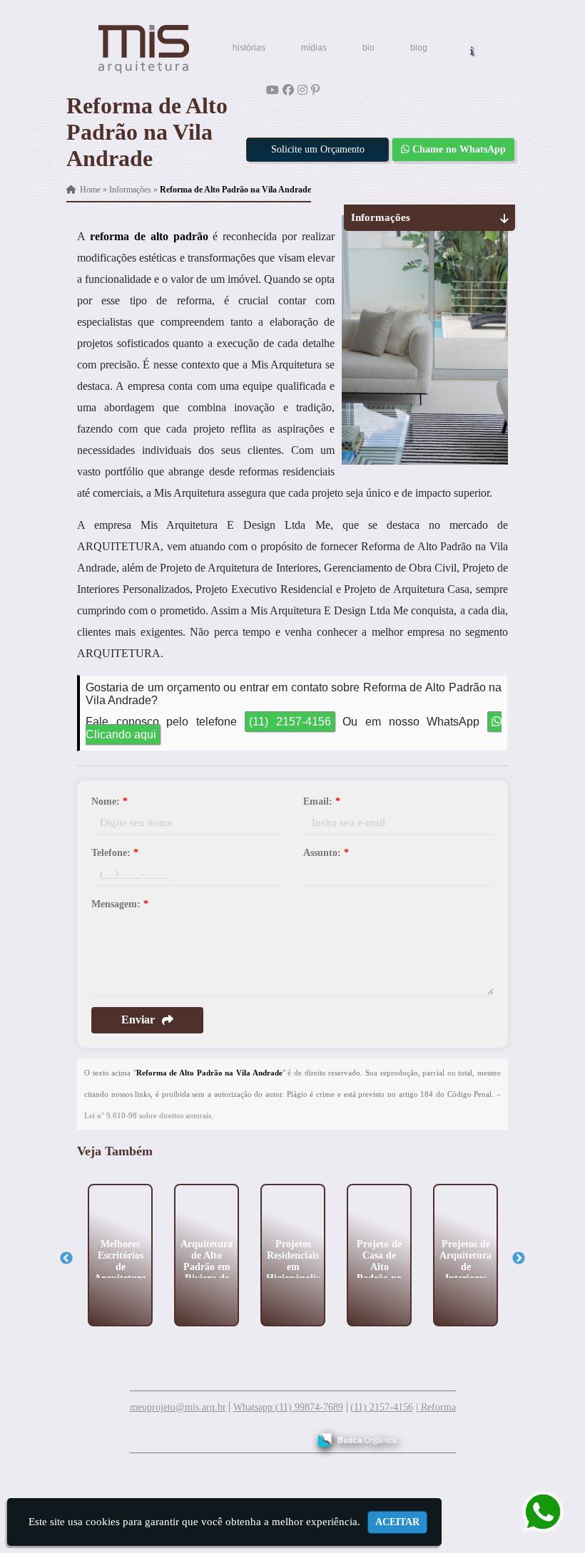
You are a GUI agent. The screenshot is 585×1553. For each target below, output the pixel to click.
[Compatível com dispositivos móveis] (291, 1434)
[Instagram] (302, 90)
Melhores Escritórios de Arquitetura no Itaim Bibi (120, 1272)
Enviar (138, 1019)
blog (418, 48)
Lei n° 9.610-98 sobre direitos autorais (147, 1115)
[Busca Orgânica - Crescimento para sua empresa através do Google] (357, 1438)
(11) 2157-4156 (290, 722)
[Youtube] (272, 90)
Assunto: (326, 852)
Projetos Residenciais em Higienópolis (293, 1260)
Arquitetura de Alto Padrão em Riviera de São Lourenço (206, 1272)
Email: (321, 801)
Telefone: (114, 852)
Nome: (109, 801)
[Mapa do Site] (156, 1433)
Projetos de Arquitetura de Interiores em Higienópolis (465, 1272)
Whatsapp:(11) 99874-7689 (288, 1407)
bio (368, 48)
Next (519, 1259)
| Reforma (436, 1407)
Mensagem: (119, 904)
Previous (66, 1259)
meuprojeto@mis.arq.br (178, 1407)
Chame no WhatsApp (458, 149)
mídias (314, 48)
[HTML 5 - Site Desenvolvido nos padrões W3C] (193, 1434)
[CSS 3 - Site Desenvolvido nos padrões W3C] (242, 1434)
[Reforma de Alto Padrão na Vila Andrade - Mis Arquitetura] (143, 49)
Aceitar (397, 1522)
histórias (249, 48)
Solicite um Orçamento (318, 149)
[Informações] (472, 49)
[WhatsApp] (536, 1512)
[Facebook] (288, 90)
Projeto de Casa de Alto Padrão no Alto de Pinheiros (379, 1272)
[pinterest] (315, 90)
